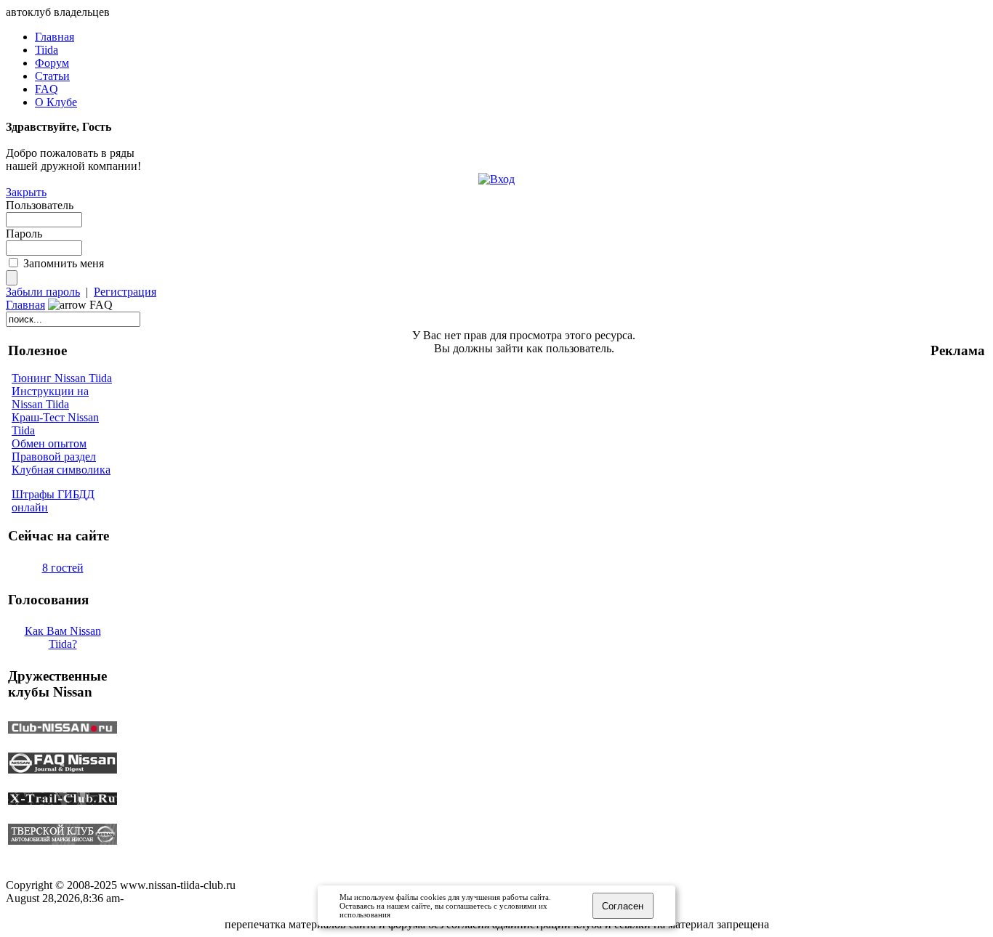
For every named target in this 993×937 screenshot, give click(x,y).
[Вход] (496, 179)
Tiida (46, 50)
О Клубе (56, 102)
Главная (54, 37)
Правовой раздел (54, 456)
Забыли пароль (43, 291)
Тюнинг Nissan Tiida (62, 378)
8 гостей (63, 567)
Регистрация (125, 291)
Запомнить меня (63, 263)
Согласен (622, 906)
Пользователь (39, 205)
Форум (52, 63)
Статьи (52, 76)
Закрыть (26, 192)
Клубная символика (61, 469)
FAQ (46, 89)
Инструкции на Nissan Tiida (50, 397)
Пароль (24, 233)
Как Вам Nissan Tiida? (63, 637)
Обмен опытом (49, 443)
